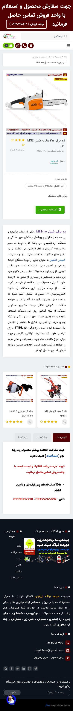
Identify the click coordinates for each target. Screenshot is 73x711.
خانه (19, 546)
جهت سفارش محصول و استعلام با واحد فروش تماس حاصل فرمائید (36, 15)
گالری (19, 565)
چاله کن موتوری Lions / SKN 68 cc (21, 413)
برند (19, 559)
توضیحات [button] (61, 437)
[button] (31, 45)
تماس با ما (16, 578)
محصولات (16, 552)
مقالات (18, 571)
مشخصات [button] (42, 437)
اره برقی (54, 161)
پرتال (47, 705)
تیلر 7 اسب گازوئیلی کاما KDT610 (56, 413)
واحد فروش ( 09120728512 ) (26, 24)
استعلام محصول (48, 209)
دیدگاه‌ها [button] (22, 437)
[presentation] (66, 104)
